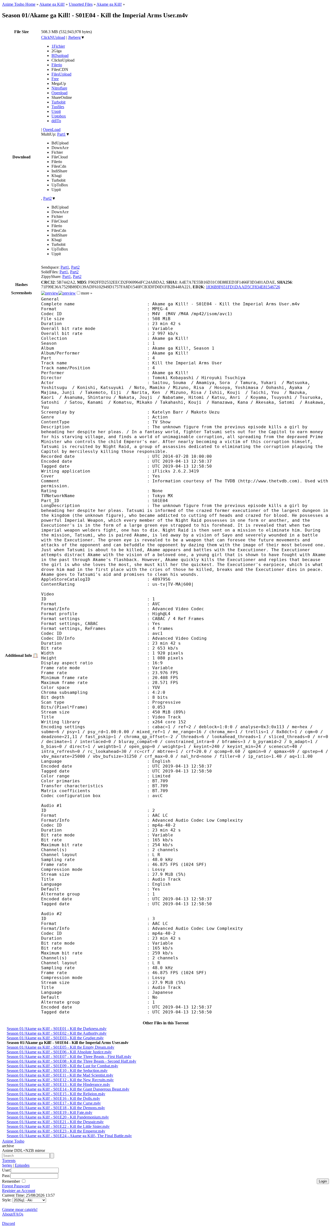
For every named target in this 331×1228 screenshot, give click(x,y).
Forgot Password (16, 1186)
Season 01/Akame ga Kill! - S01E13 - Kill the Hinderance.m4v (58, 1084)
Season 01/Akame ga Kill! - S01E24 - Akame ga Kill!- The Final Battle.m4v (69, 1136)
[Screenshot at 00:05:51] (67, 293)
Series (7, 1165)
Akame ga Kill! (52, 4)
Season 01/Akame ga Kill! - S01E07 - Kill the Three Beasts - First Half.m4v (69, 1056)
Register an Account (18, 1190)
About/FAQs (12, 1214)
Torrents (9, 1160)
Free (55, 79)
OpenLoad (52, 129)
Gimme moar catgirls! (19, 1209)
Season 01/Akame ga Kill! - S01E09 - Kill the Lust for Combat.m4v (62, 1066)
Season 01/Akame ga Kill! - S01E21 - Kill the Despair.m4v (55, 1122)
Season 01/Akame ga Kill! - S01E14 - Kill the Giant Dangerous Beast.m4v (68, 1089)
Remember (11, 1181)
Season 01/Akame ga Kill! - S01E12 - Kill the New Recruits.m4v (60, 1080)
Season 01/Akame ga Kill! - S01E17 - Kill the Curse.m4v (54, 1103)
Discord (8, 1223)
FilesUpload (61, 74)
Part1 (61, 134)
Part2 (47, 198)
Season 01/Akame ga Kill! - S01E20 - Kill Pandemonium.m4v (58, 1117)
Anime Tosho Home (18, 4)
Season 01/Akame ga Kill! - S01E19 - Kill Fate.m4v (49, 1112)
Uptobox (58, 116)
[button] (78, 293)
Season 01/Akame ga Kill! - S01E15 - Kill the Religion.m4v (56, 1094)
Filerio (56, 65)
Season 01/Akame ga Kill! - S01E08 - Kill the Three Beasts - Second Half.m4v (71, 1061)
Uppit (56, 111)
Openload (59, 93)
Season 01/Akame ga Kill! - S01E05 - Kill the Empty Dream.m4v (60, 1047)
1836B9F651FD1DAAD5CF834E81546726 (243, 287)
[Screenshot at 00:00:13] (49, 293)
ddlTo (56, 121)
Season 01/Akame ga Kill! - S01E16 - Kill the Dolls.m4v (53, 1098)
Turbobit (58, 102)
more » (86, 293)
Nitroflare (59, 88)
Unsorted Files (81, 4)
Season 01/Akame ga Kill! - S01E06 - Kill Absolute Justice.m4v (59, 1052)
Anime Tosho (13, 1141)
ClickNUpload (53, 37)
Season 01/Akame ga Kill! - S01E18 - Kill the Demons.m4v (56, 1108)
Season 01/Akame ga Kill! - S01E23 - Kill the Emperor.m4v (56, 1131)
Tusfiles (57, 107)
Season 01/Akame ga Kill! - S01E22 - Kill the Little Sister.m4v (58, 1126)
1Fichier (58, 46)
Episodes (22, 1165)
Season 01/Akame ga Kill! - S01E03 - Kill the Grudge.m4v (55, 1038)
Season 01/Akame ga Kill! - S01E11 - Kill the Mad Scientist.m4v (60, 1075)
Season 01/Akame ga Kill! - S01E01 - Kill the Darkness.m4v (57, 1028)
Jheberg (74, 37)
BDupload (60, 55)
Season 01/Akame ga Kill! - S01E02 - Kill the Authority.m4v (57, 1033)
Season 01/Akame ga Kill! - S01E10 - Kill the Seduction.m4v (57, 1070)
